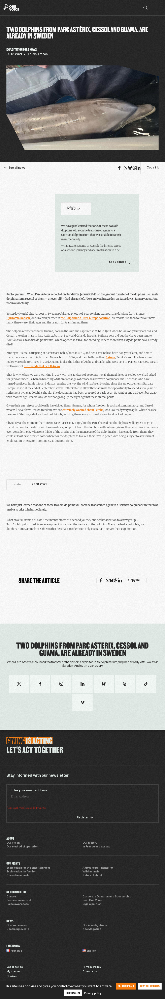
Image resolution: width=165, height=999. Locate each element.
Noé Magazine (91, 929)
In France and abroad (96, 847)
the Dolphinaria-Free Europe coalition (85, 318)
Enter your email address (29, 790)
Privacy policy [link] (92, 993)
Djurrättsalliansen (18, 318)
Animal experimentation (97, 868)
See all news (16, 168)
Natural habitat (92, 875)
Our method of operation (22, 847)
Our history (89, 843)
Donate (11, 897)
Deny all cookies (150, 986)
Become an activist (18, 900)
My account (14, 972)
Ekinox (110, 357)
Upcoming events (17, 929)
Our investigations (94, 925)
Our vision (13, 843)
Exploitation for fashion (21, 872)
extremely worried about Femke (82, 410)
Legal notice (14, 967)
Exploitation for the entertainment (28, 868)
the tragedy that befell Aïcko (42, 366)
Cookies (11, 976)
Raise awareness (17, 904)
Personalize (73, 993)
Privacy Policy (91, 967)
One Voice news (16, 925)
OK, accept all (126, 986)
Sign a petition (91, 904)
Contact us (89, 972)
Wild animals (90, 872)
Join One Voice (92, 900)
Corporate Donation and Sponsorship (106, 897)
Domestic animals (17, 875)
